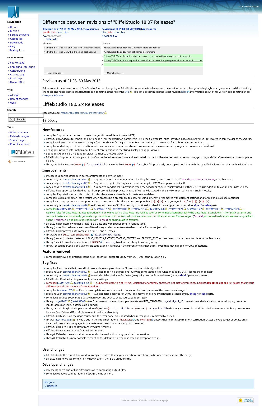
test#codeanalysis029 (75, 205)
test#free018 (120, 209)
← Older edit (50, 39)
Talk (53, 32)
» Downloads (15, 42)
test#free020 (157, 209)
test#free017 (101, 209)
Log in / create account (248, 6)
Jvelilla (46, 32)
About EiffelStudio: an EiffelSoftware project (150, 400)
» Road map (15, 78)
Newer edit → (109, 36)
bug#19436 (60, 301)
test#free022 (194, 209)
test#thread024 (63, 319)
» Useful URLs (16, 82)
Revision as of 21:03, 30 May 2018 (121, 29)
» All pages (14, 95)
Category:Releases (52, 95)
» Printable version (19, 144)
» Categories (15, 38)
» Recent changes (18, 99)
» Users (12, 102)
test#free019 (139, 209)
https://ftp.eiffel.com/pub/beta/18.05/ (82, 112)
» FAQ (11, 46)
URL (127, 91)
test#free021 (176, 209)
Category (49, 382)
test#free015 (64, 209)
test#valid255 (82, 283)
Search (11, 110)
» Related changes (18, 136)
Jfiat (104, 32)
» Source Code (16, 63)
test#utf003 (78, 301)
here (183, 91)
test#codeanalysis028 (75, 187)
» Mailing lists (16, 50)
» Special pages (17, 140)
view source (90, 29)
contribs (63, 32)
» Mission (13, 31)
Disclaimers (125, 400)
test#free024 (232, 209)
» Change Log (16, 74)
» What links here (18, 132)
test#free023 (213, 209)
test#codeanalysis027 (75, 179)
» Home (12, 27)
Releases (52, 386)
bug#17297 (63, 283)
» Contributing (16, 70)
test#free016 (83, 209)
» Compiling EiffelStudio (21, 67)
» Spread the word (18, 34)
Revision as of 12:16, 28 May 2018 (62, 29)
